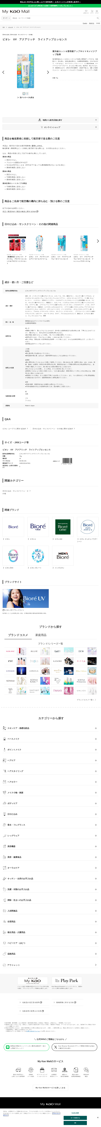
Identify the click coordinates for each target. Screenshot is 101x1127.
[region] (50, 1117)
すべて (5, 18)
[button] (50, 120)
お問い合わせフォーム (32, 1031)
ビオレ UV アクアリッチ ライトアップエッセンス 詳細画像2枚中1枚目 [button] (24, 93)
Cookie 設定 (75, 1113)
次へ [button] (48, 72)
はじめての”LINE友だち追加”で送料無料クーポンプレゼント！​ (50, 6)
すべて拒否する (75, 1118)
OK (75, 1123)
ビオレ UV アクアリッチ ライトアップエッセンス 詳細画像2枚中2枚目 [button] (27, 93)
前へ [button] (3, 72)
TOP (4, 27)
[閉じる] (98, 1117)
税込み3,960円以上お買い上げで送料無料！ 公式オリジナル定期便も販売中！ (50, 2)
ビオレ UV (10, 27)
